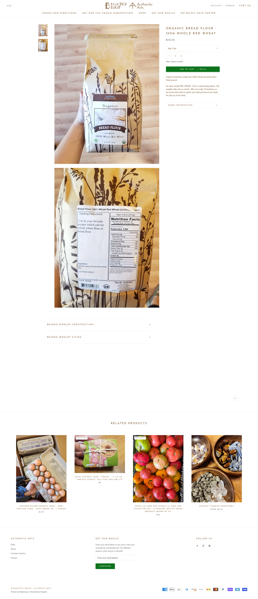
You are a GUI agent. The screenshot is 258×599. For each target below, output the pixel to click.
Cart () (245, 6)
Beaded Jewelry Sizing (64, 337)
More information (180, 105)
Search (230, 6)
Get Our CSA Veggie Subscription (107, 13)
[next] (250, 473)
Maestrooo (23, 592)
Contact (14, 558)
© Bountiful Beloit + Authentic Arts (31, 588)
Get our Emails (163, 13)
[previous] (8, 473)
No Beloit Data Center (198, 13)
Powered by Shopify (38, 592)
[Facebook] (197, 545)
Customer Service (18, 553)
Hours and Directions (59, 13)
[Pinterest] (209, 545)
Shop (142, 13)
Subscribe (105, 566)
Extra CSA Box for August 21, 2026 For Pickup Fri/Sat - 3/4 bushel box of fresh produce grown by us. (158, 508)
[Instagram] (203, 545)
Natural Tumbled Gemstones (216, 506)
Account (216, 6)
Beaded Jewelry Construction (70, 325)
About (13, 549)
